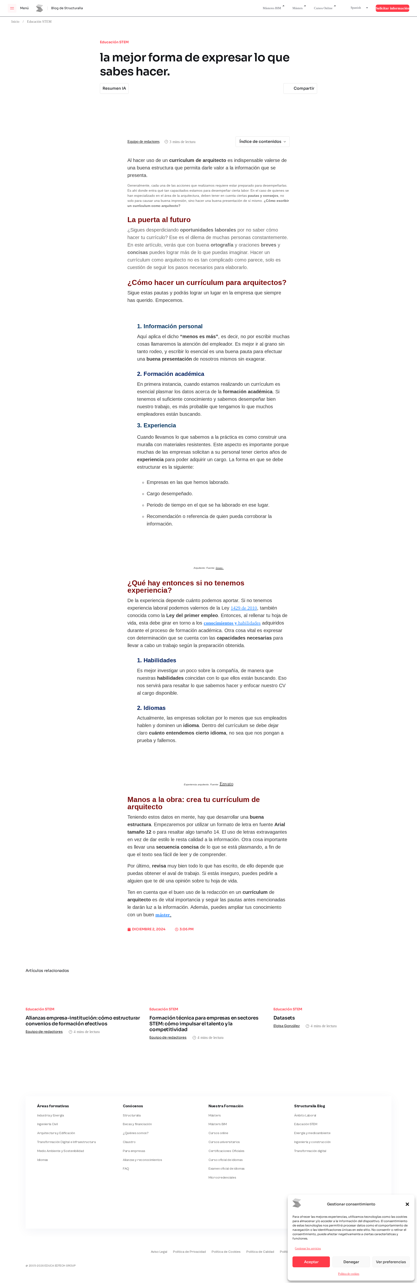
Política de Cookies (226, 1252)
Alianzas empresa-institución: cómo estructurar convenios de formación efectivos (83, 1021)
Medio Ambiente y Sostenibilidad (60, 1151)
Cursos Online (323, 8)
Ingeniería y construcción (312, 1142)
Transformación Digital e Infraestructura (66, 1142)
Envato (226, 784)
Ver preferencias (391, 1262)
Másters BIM (217, 1124)
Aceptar (311, 1262)
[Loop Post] (85, 990)
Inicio (15, 21)
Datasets (284, 1018)
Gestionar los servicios (308, 1248)
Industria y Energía (50, 1115)
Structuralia (132, 1115)
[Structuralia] (49, 1209)
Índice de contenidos (260, 141)
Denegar (351, 1262)
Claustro (129, 1142)
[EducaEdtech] (38, 1248)
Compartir (304, 88)
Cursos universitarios (224, 1142)
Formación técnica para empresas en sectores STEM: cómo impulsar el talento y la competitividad (203, 1024)
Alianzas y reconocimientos (142, 1160)
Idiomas (42, 1160)
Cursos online (218, 1133)
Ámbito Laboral (305, 1115)
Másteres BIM (272, 8)
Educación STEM (39, 21)
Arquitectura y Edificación (56, 1133)
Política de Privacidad (189, 1252)
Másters (297, 8)
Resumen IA (114, 88)
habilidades (232, 623)
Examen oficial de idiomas (226, 1169)
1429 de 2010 (244, 608)
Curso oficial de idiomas (225, 1160)
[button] (407, 1204)
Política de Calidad (260, 1252)
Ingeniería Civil (47, 1124)
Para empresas (134, 1151)
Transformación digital (310, 1151)
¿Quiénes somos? (136, 1133)
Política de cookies (348, 1274)
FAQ (126, 1169)
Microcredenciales (222, 1178)
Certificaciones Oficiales (226, 1151)
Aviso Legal (159, 1252)
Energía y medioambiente (312, 1133)
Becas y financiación (137, 1124)
